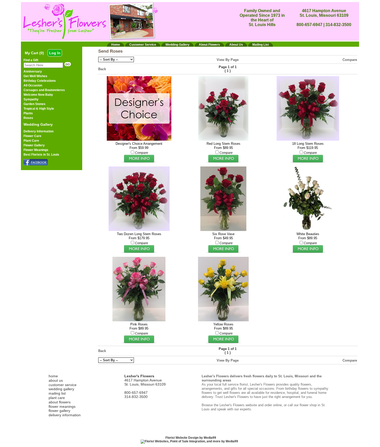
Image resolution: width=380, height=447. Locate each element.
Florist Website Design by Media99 (190, 438)
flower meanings (62, 406)
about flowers (60, 402)
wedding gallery (61, 389)
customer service (63, 385)
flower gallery (59, 411)
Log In (54, 53)
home (53, 376)
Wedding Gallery (38, 124)
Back (102, 69)
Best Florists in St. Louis (41, 154)
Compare (350, 60)
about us (56, 380)
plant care (57, 398)
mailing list (57, 393)
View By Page (228, 60)
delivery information (65, 415)
